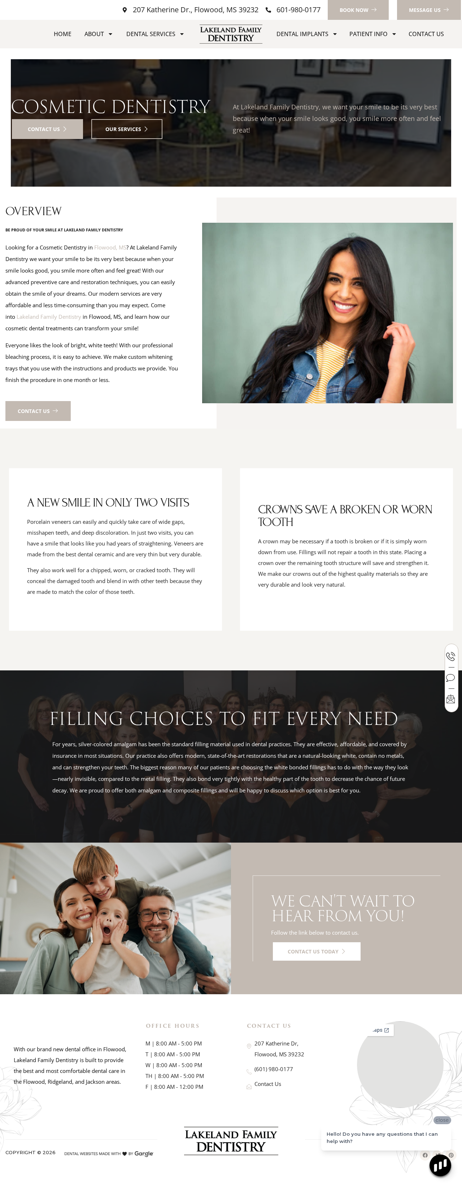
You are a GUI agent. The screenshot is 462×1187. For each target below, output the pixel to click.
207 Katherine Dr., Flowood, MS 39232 (195, 9)
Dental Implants (302, 34)
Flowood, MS (110, 247)
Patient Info (368, 34)
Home (62, 34)
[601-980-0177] (268, 10)
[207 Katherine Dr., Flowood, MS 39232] (124, 10)
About (94, 34)
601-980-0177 (298, 9)
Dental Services (150, 34)
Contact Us (426, 34)
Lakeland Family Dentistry (49, 316)
